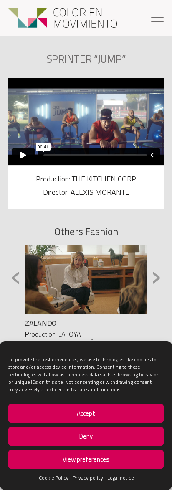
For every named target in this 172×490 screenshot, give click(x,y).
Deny (86, 436)
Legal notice (120, 478)
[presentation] (16, 276)
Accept (86, 413)
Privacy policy (88, 478)
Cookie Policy (53, 478)
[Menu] (157, 18)
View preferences (86, 459)
